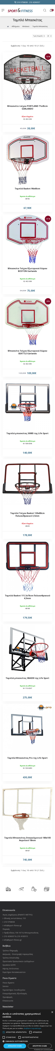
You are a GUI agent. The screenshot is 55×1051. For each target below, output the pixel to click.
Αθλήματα (15, 26)
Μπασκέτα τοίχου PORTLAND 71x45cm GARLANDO (27, 107)
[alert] (27, 1030)
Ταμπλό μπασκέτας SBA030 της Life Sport (27, 678)
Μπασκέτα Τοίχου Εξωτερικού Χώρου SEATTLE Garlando (27, 352)
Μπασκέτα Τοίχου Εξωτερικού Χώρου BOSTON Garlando (27, 270)
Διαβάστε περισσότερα (32, 1028)
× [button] (52, 1012)
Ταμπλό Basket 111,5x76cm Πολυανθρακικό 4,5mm (27, 597)
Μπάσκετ (25, 26)
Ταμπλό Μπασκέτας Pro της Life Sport (27, 758)
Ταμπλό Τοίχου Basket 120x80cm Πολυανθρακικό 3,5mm (27, 514)
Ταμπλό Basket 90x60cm (27, 188)
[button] (27, 1041)
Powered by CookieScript (43, 1050)
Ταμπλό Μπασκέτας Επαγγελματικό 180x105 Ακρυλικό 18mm (27, 839)
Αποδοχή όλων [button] (15, 1046)
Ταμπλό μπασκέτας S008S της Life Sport (27, 433)
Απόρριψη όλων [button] (40, 1046)
